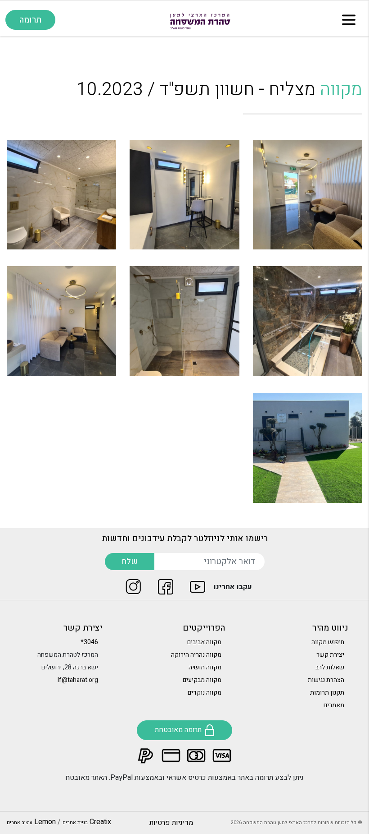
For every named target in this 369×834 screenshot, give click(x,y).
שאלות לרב (329, 667)
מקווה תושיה (205, 667)
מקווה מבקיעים (202, 680)
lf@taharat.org (78, 680)
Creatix (87, 821)
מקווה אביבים (204, 642)
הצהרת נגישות (326, 680)
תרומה (30, 20)
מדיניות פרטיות (171, 822)
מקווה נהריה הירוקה (196, 654)
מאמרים (334, 705)
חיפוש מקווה (327, 642)
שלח (130, 561)
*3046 (89, 642)
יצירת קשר (330, 654)
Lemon (31, 821)
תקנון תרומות (327, 692)
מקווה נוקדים (204, 692)
